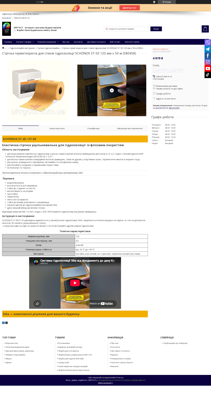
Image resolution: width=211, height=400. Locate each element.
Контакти (78, 42)
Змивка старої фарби (15, 354)
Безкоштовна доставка (166, 86)
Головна (8, 42)
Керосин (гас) (12, 343)
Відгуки (114, 354)
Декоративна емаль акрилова (20, 351)
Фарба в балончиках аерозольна (74, 370)
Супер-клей (64, 362)
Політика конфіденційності (134, 380)
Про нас (65, 42)
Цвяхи (8, 362)
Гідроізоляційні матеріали (22, 48)
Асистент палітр (132, 42)
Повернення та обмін (121, 358)
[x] (6, 323)
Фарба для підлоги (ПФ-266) (71, 358)
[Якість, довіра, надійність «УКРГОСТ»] (6, 29)
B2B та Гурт (115, 42)
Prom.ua (119, 377)
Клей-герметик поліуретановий (73, 366)
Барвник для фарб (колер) (70, 347)
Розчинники (64, 343)
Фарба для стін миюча (69, 351)
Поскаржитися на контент (110, 380)
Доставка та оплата (96, 42)
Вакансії (115, 366)
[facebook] (3, 323)
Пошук (156, 29)
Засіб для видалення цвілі (17, 347)
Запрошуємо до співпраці (175, 343)
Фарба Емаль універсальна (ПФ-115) (75, 354)
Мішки (9, 358)
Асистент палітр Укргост (122, 362)
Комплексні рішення (47, 42)
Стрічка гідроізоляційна (48, 48)
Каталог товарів (23, 42)
